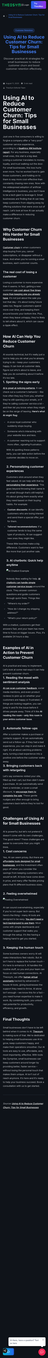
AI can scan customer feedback (20, 688)
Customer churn (11, 247)
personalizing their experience (22, 485)
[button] (4, 1350)
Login (26, 5)
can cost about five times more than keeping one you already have (22, 294)
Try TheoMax (38, 5)
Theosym (38, 1031)
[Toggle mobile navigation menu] (22, 4)
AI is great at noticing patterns (19, 388)
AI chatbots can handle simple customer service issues (23, 582)
